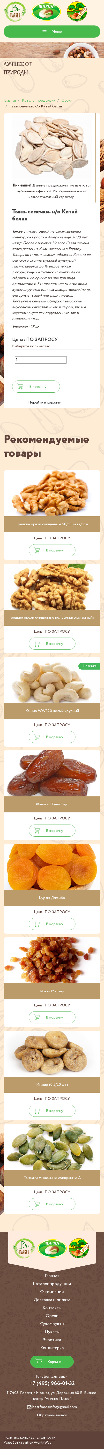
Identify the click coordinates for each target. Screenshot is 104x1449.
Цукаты (52, 1332)
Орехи (52, 1316)
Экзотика (52, 1340)
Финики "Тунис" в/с (52, 804)
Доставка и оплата (52, 1300)
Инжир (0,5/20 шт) (52, 1084)
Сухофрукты (52, 1324)
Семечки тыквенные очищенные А (52, 1178)
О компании (52, 1292)
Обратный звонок (52, 1415)
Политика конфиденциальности (29, 1437)
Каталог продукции (52, 1284)
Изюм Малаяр (52, 991)
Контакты (52, 1308)
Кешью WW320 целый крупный (52, 711)
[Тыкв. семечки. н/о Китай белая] (52, 148)
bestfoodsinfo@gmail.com (54, 1407)
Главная (52, 1276)
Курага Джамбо (52, 898)
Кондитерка (52, 1348)
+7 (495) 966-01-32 (52, 1383)
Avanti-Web (43, 1442)
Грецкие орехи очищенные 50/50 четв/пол (52, 524)
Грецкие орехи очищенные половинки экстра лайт (52, 617)
